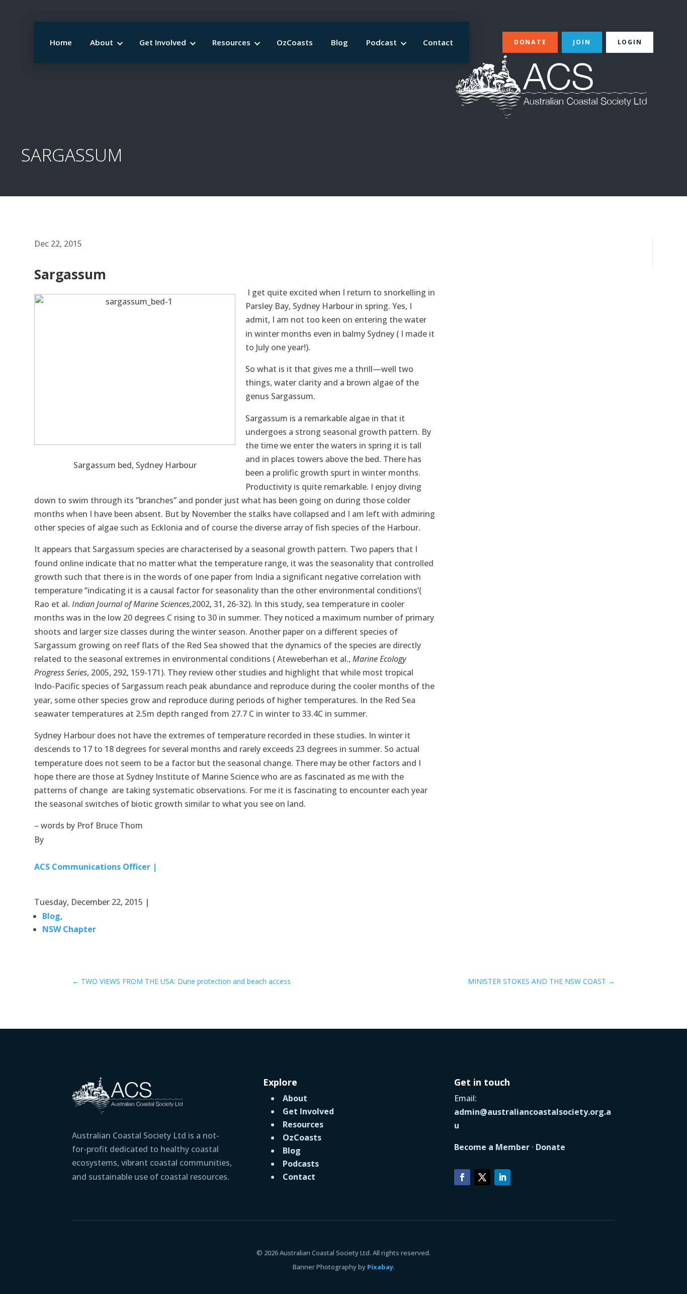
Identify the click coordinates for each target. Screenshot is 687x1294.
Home (61, 42)
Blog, (52, 916)
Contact (438, 42)
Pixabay (380, 1266)
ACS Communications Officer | (95, 866)
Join (581, 42)
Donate (530, 42)
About (101, 42)
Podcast (381, 42)
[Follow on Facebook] (462, 1177)
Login (630, 42)
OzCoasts (295, 42)
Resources (231, 42)
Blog (339, 42)
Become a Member (492, 1147)
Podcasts (301, 1163)
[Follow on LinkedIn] (502, 1177)
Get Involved (162, 42)
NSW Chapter (69, 929)
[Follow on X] (482, 1177)
